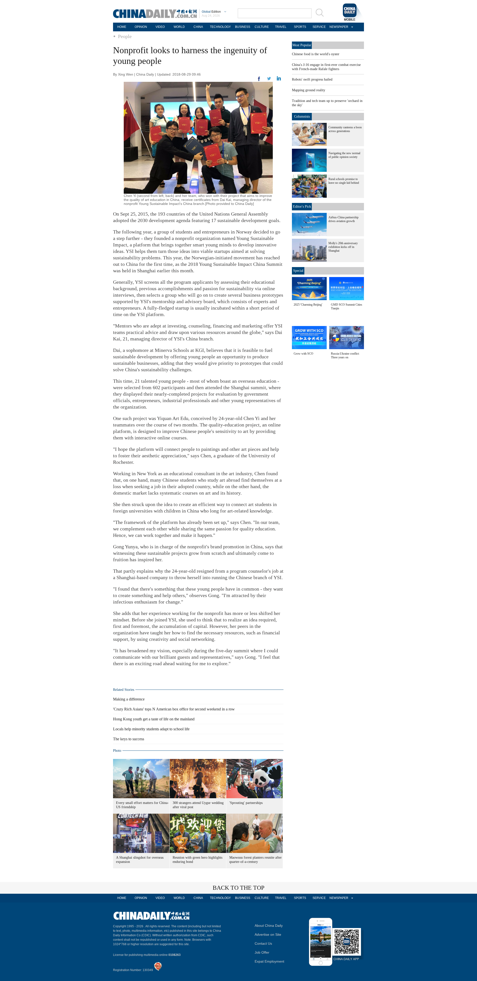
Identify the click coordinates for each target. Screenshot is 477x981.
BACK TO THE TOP (238, 888)
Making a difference (129, 699)
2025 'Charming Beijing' (308, 304)
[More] (259, 81)
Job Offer (262, 952)
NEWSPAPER (338, 27)
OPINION (141, 27)
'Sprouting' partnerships (246, 803)
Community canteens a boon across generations (345, 129)
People (125, 36)
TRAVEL (280, 27)
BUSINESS (242, 27)
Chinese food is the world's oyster (315, 54)
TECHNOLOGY (220, 27)
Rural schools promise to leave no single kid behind (343, 181)
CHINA (198, 27)
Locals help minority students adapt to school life (151, 729)
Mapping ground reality (308, 90)
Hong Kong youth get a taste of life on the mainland (154, 719)
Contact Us (263, 943)
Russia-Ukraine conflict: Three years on (345, 355)
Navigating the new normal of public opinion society (344, 155)
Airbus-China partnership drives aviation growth (343, 219)
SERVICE (319, 27)
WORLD (179, 27)
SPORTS (300, 27)
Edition (211, 11)
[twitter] (279, 79)
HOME (121, 27)
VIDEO (160, 27)
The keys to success (128, 739)
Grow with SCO (303, 353)
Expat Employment (269, 961)
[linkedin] (269, 80)
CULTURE (262, 27)
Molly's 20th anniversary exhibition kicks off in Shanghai (343, 246)
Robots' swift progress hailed (312, 79)
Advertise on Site (268, 934)
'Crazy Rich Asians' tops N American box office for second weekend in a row (174, 709)
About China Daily (269, 926)
